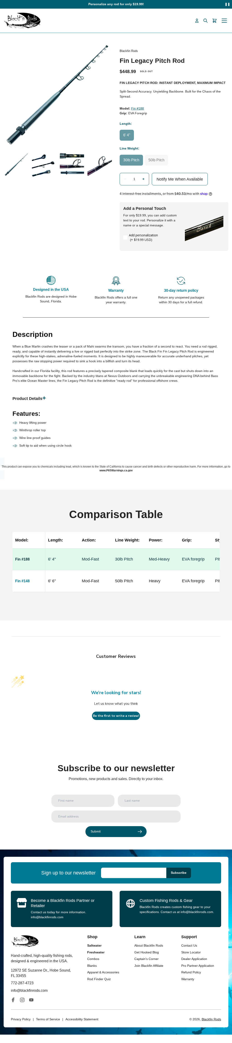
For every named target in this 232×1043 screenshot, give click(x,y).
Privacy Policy (21, 1019)
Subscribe (178, 872)
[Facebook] (13, 1000)
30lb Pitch (131, 160)
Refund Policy (191, 972)
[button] (125, 179)
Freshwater (95, 952)
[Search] (205, 20)
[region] (116, 567)
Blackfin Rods (211, 1019)
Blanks (92, 965)
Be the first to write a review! (116, 716)
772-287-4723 (22, 983)
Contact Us (189, 945)
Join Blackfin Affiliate (148, 965)
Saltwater (94, 945)
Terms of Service (48, 1019)
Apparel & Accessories (103, 972)
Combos (93, 959)
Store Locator (191, 952)
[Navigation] (224, 20)
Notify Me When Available (180, 179)
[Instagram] (22, 1000)
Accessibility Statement (81, 1019)
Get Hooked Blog (146, 952)
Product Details (27, 398)
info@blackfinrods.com (47, 917)
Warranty (187, 979)
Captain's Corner (146, 959)
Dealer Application (194, 959)
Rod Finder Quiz (99, 979)
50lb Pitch (156, 160)
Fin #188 (137, 108)
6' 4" (126, 135)
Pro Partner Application (197, 965)
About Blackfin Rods (148, 945)
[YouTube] (31, 1000)
